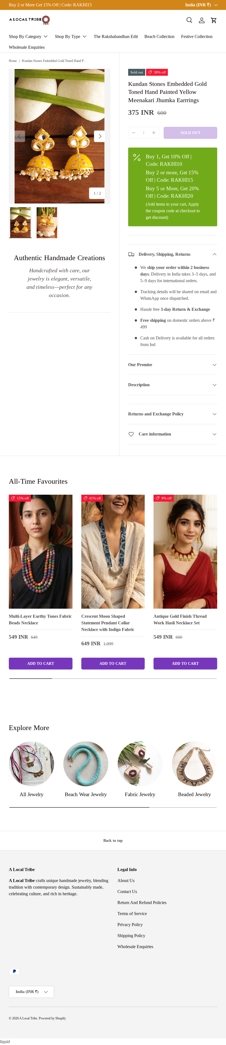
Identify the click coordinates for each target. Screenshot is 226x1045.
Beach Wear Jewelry (86, 794)
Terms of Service (132, 913)
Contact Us (127, 891)
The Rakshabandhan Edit (116, 36)
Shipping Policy (131, 935)
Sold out (190, 132)
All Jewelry (32, 794)
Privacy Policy (130, 924)
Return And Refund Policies (141, 902)
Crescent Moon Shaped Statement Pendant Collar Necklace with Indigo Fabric (107, 623)
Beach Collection (159, 36)
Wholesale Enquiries (27, 47)
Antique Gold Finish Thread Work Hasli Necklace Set (180, 619)
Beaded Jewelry (194, 794)
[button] (214, 20)
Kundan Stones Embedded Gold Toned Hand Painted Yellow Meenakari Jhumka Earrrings (55, 61)
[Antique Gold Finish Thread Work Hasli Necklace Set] (185, 551)
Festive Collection (196, 36)
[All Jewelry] (31, 763)
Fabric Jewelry (140, 794)
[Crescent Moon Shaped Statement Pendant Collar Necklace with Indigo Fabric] (113, 551)
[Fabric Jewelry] (140, 763)
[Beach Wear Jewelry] (85, 763)
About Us (125, 880)
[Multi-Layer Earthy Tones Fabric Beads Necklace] (40, 551)
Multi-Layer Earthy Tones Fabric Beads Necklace (40, 619)
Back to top (113, 840)
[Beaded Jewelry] (194, 763)
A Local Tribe (28, 1018)
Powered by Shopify (52, 1018)
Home (13, 61)
